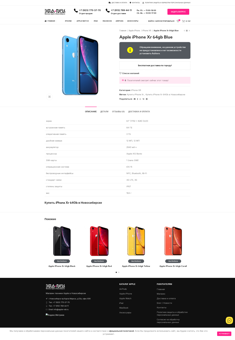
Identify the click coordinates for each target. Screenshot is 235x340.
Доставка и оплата (166, 298)
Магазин (161, 294)
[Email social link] (134, 99)
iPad (121, 303)
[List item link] (80, 302)
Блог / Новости (164, 303)
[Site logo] (55, 11)
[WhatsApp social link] (140, 99)
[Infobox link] (87, 12)
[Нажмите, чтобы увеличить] (49, 97)
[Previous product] (184, 30)
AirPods (123, 289)
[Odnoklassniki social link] (137, 99)
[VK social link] (143, 99)
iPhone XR (147, 30)
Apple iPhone (134, 30)
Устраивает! (224, 334)
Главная (123, 30)
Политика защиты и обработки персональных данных (172, 313)
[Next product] (189, 30)
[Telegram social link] (146, 99)
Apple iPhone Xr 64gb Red (99, 266)
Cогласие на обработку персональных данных (168, 320)
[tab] (91, 110)
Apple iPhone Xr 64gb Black (61, 266)
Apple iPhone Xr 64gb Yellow (136, 266)
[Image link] (55, 286)
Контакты (161, 307)
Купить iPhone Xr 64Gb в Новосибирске (165, 94)
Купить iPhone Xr (135, 94)
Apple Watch (125, 298)
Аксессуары (125, 312)
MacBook (123, 308)
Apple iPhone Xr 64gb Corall (173, 266)
